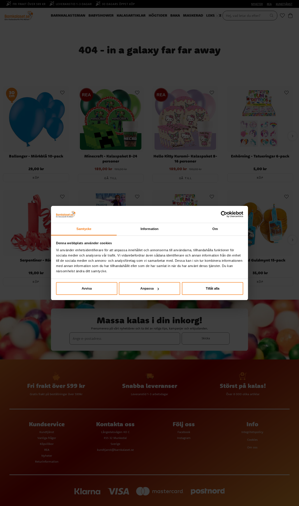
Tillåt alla (212, 288)
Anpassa (147, 288)
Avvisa (87, 288)
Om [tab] (215, 229)
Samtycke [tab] (83, 229)
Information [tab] (149, 229)
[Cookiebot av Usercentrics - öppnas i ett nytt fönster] (224, 214)
